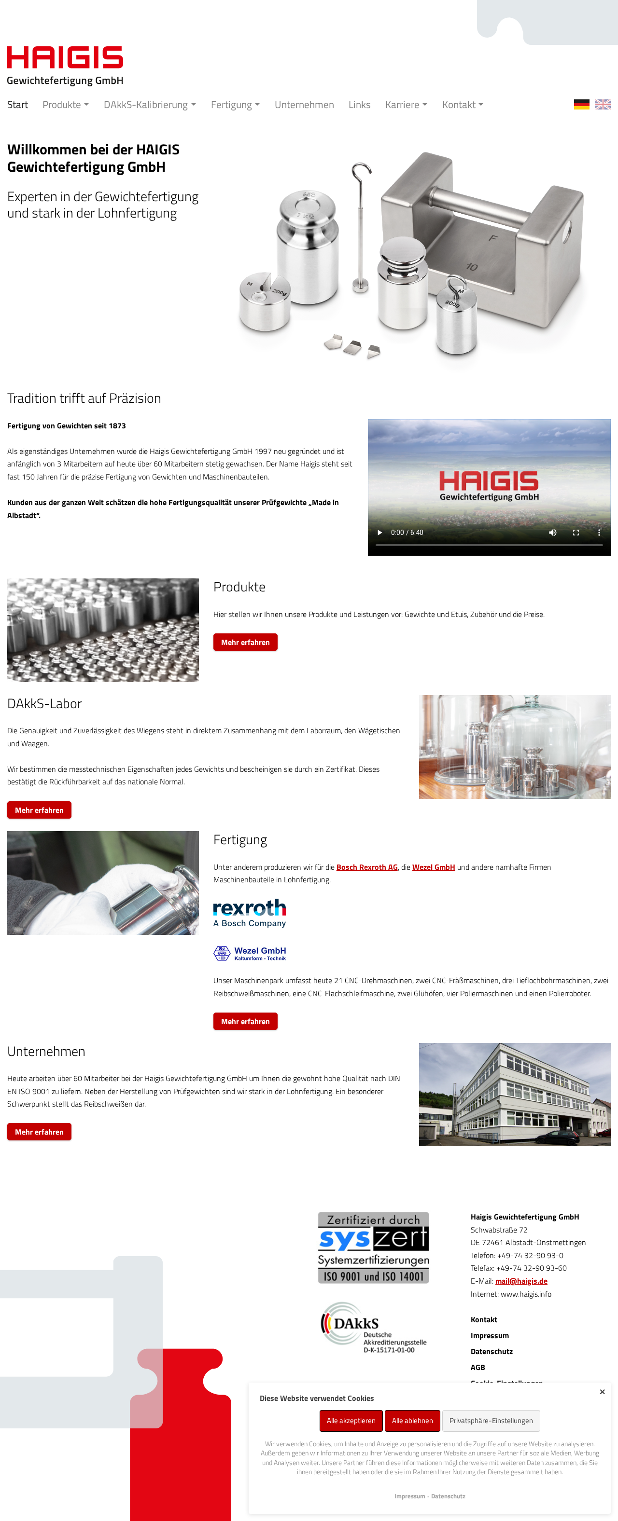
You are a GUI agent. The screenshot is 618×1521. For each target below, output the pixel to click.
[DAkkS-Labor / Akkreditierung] (373, 1339)
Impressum (490, 1335)
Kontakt (484, 1319)
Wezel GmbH (433, 867)
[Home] (603, 104)
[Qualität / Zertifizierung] (373, 1247)
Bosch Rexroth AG (367, 867)
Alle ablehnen (412, 1420)
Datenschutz (492, 1351)
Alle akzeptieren (351, 1420)
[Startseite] (65, 65)
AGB (478, 1367)
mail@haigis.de (521, 1281)
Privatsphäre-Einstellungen (491, 1420)
